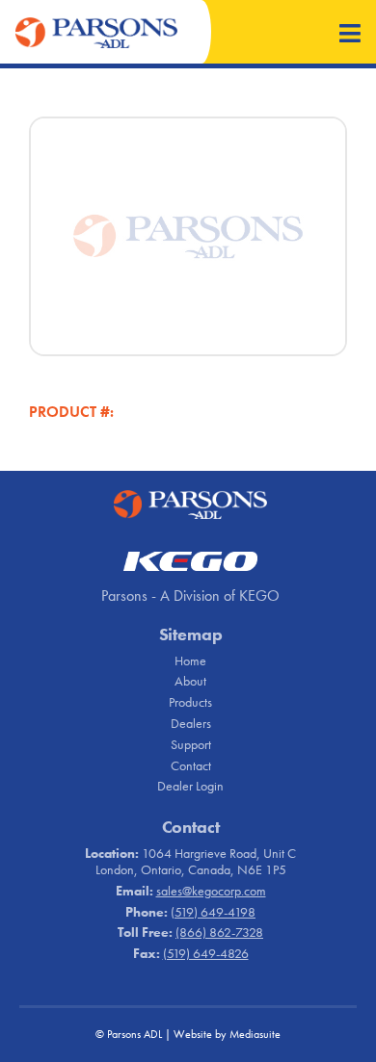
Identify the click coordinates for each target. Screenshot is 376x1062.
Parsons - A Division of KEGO (190, 595)
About (190, 680)
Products (190, 702)
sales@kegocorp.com (211, 890)
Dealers (191, 723)
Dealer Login (190, 785)
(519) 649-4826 (206, 953)
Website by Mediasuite (227, 1034)
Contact (191, 765)
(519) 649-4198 (213, 911)
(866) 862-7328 (219, 932)
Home (190, 660)
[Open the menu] (350, 35)
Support (191, 744)
